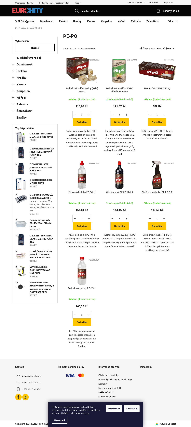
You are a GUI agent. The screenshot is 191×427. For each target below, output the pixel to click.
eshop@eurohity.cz (32, 375)
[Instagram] (25, 397)
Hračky (21, 77)
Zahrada (22, 104)
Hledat (35, 47)
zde (87, 413)
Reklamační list (105, 392)
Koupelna (23, 91)
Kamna (21, 84)
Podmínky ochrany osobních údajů (54, 2)
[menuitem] (24, 21)
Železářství (25, 111)
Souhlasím (131, 408)
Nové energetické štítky (110, 387)
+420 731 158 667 (31, 388)
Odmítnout (114, 408)
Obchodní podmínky (24, 2)
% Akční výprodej (29, 58)
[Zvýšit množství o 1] (89, 114)
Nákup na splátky (107, 396)
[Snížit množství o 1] (75, 114)
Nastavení (59, 420)
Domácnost (25, 64)
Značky (22, 117)
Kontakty (102, 383)
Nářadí (21, 97)
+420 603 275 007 (31, 382)
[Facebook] (18, 397)
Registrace (168, 2)
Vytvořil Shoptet (167, 423)
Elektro (22, 71)
